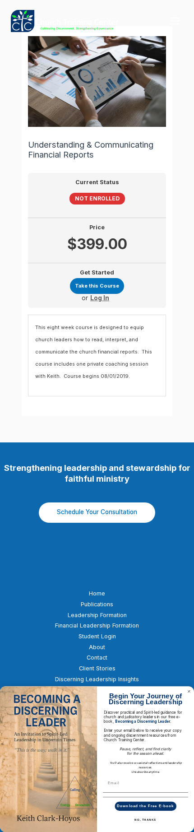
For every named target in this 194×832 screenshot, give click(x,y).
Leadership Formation (97, 615)
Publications (97, 604)
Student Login (97, 636)
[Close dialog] (189, 691)
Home (97, 593)
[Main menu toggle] (175, 21)
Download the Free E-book (145, 806)
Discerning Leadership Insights (97, 679)
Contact (97, 657)
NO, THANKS (145, 820)
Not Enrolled (97, 198)
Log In (99, 298)
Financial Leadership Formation (97, 625)
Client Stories (97, 668)
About (97, 647)
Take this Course (97, 286)
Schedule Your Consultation (97, 512)
